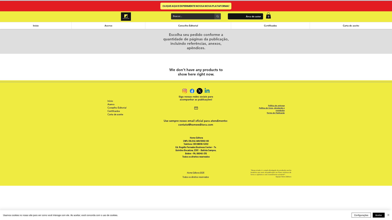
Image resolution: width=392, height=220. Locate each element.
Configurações (361, 215)
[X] (200, 91)
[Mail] (196, 108)
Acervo (111, 104)
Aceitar (378, 215)
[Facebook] (192, 91)
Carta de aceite (115, 114)
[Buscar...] (217, 16)
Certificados (113, 111)
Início (110, 100)
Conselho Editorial (116, 107)
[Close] (388, 215)
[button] (268, 15)
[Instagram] (185, 91)
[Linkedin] (207, 91)
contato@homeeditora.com (195, 124)
